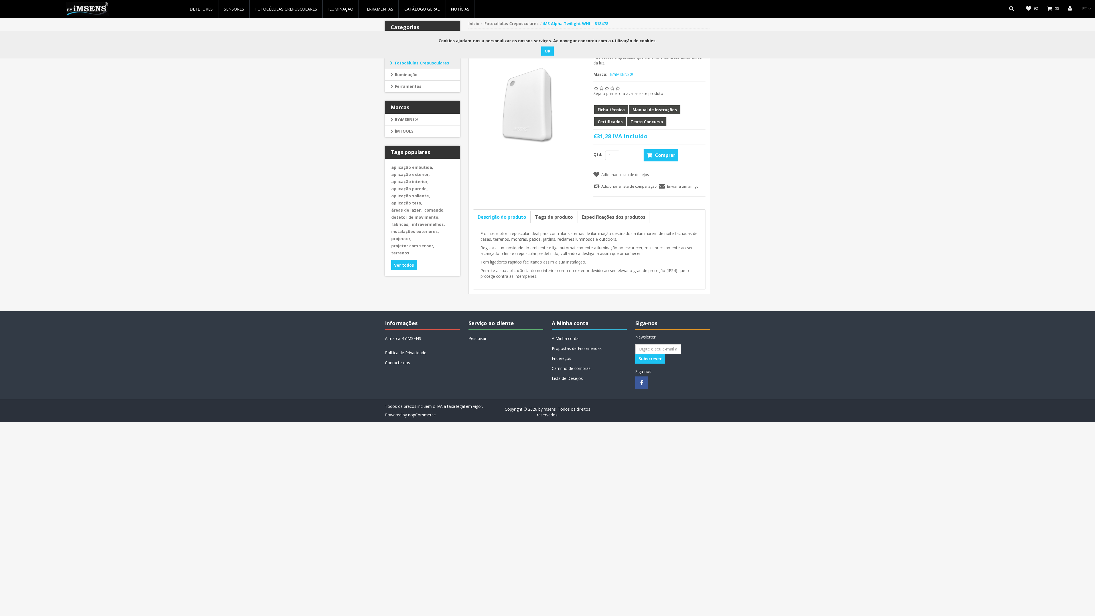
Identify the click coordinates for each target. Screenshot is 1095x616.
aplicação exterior (410, 174)
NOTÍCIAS (460, 9)
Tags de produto (554, 217)
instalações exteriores (415, 231)
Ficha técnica (611, 109)
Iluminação (406, 74)
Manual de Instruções (654, 109)
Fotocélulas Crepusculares (286, 9)
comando (434, 210)
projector (401, 238)
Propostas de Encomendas (577, 348)
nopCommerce (422, 415)
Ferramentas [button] (378, 9)
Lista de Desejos (567, 378)
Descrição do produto (502, 217)
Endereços (561, 358)
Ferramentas (408, 86)
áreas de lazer (406, 210)
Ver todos (404, 265)
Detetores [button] (201, 9)
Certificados (610, 121)
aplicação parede (409, 188)
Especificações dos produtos (613, 217)
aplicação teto (406, 203)
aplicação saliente (410, 195)
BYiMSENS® (406, 119)
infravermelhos (428, 224)
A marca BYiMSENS (403, 338)
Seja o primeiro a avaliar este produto (628, 93)
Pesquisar (477, 338)
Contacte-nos (397, 362)
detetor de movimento (415, 217)
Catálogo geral (422, 9)
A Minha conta (565, 338)
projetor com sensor (412, 245)
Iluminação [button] (340, 9)
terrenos (400, 253)
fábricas (400, 224)
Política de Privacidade (405, 352)
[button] (1013, 8)
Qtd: (597, 154)
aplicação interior (410, 181)
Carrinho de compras (571, 368)
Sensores (234, 9)
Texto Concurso (646, 121)
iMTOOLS (404, 131)
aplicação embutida (412, 167)
